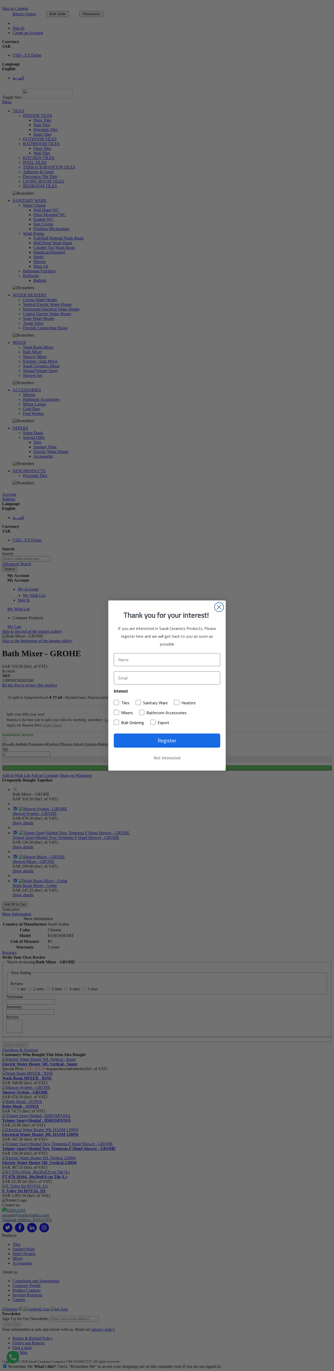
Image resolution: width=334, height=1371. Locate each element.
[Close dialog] (219, 607)
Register (167, 740)
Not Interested (167, 758)
